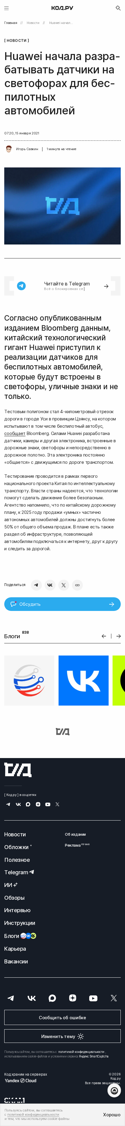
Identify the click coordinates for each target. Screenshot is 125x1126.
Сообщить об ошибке (62, 1017)
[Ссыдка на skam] (14, 1100)
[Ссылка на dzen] (38, 805)
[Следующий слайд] (118, 636)
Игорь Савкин (27, 149)
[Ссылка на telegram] (8, 805)
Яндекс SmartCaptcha (94, 1056)
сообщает (14, 433)
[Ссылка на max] (28, 805)
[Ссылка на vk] (18, 805)
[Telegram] (36, 585)
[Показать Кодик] (114, 1090)
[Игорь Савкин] (8, 149)
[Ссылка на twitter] (57, 805)
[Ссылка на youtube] (48, 805)
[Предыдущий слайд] (104, 636)
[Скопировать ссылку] (77, 585)
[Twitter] (63, 585)
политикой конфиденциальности (81, 1052)
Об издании (75, 834)
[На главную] (62, 8)
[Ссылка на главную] (18, 770)
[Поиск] (118, 8)
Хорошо (111, 1114)
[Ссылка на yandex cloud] (25, 1080)
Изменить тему (58, 1036)
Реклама (75, 845)
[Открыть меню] (6, 8)
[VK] (50, 585)
